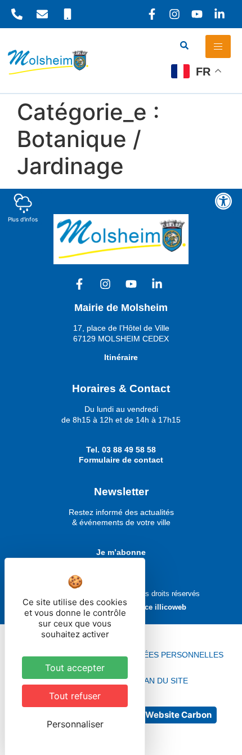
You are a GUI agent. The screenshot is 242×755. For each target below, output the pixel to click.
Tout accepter (75, 667)
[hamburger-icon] (218, 46)
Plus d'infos (23, 219)
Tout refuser (75, 695)
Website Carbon (178, 714)
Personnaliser (75, 724)
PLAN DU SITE (161, 680)
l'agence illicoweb (155, 607)
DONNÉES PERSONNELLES (171, 654)
